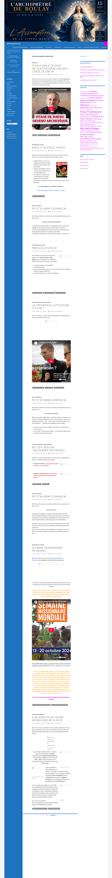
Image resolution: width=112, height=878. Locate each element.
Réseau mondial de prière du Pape (88, 142)
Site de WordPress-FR (11, 138)
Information (35, 144)
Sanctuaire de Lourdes (84, 145)
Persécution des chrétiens (94, 132)
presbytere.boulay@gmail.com (13, 72)
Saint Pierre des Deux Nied (87, 159)
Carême (93, 91)
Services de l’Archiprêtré (36, 47)
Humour (39, 205)
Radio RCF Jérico (84, 165)
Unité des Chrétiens (11, 111)
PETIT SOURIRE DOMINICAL (49, 208)
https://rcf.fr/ (98, 116)
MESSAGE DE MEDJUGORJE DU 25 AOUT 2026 (92, 70)
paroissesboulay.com (13, 43)
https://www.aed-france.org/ (91, 119)
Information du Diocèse (38, 245)
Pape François (96, 130)
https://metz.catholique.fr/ (89, 114)
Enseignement (10, 87)
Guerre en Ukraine (93, 105)
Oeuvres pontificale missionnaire (41, 704)
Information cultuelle (38, 302)
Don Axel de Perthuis (38, 387)
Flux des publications (11, 134)
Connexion (9, 132)
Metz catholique (37, 292)
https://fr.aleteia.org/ (91, 111)
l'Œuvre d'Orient (43, 135)
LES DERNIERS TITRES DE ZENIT (88, 80)
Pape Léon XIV (83, 132)
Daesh (34, 135)
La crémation (49, 387)
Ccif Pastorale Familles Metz (89, 93)
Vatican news (100, 148)
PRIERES (79, 47)
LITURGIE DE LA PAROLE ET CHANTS (90, 47)
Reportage (35, 62)
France (42, 791)
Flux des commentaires (12, 136)
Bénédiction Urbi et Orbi (85, 91)
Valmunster (46, 484)
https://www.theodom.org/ (86, 122)
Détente (34, 205)
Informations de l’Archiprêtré (20, 47)
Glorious (84, 104)
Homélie (8, 89)
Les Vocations (92, 124)
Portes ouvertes (87, 134)
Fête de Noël (94, 102)
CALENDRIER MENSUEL (86, 67)
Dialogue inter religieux (12, 86)
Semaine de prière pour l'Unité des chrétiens (88, 146)
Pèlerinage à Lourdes (86, 137)
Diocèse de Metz (95, 98)
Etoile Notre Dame (85, 102)
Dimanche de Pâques (84, 98)
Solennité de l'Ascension (85, 148)
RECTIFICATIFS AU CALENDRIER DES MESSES (48, 449)
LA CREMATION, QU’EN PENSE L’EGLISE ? (51, 306)
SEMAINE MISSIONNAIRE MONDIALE (47, 549)
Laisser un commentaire (56, 74)
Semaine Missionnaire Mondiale (59, 704)
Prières (8, 107)
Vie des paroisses (47, 444)
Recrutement (93, 140)
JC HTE (45, 74)
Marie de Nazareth (86, 126)
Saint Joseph (95, 144)
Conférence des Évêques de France (92, 95)
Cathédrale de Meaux (54, 808)
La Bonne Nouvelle (85, 124)
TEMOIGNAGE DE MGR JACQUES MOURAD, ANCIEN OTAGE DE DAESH (49, 68)
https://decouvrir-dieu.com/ (91, 107)
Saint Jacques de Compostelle (86, 144)
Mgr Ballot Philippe (49, 292)
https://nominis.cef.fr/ (86, 116)
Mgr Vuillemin (83, 130)
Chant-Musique (10, 82)
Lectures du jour (84, 168)
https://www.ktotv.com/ (88, 121)
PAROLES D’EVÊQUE (44, 248)
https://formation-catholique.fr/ (86, 109)
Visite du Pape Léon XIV (86, 149)
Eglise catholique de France (91, 100)
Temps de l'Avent (93, 148)
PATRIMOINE (104, 47)
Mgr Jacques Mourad (54, 135)
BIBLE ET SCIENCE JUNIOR (48, 147)
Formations (57, 47)
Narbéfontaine (37, 484)
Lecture (41, 144)
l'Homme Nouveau (97, 122)
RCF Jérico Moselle (60, 292)
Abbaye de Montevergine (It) (40, 808)
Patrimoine (35, 714)
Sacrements (48, 47)
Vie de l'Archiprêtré (37, 444)
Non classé (9, 103)
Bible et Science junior (38, 196)
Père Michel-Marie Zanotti (90, 139)
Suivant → (54, 815)
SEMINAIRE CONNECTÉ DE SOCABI (89, 73)
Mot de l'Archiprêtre (11, 101)
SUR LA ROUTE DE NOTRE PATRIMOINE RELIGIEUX (48, 719)
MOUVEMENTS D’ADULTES (69, 47)
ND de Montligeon (59, 387)
